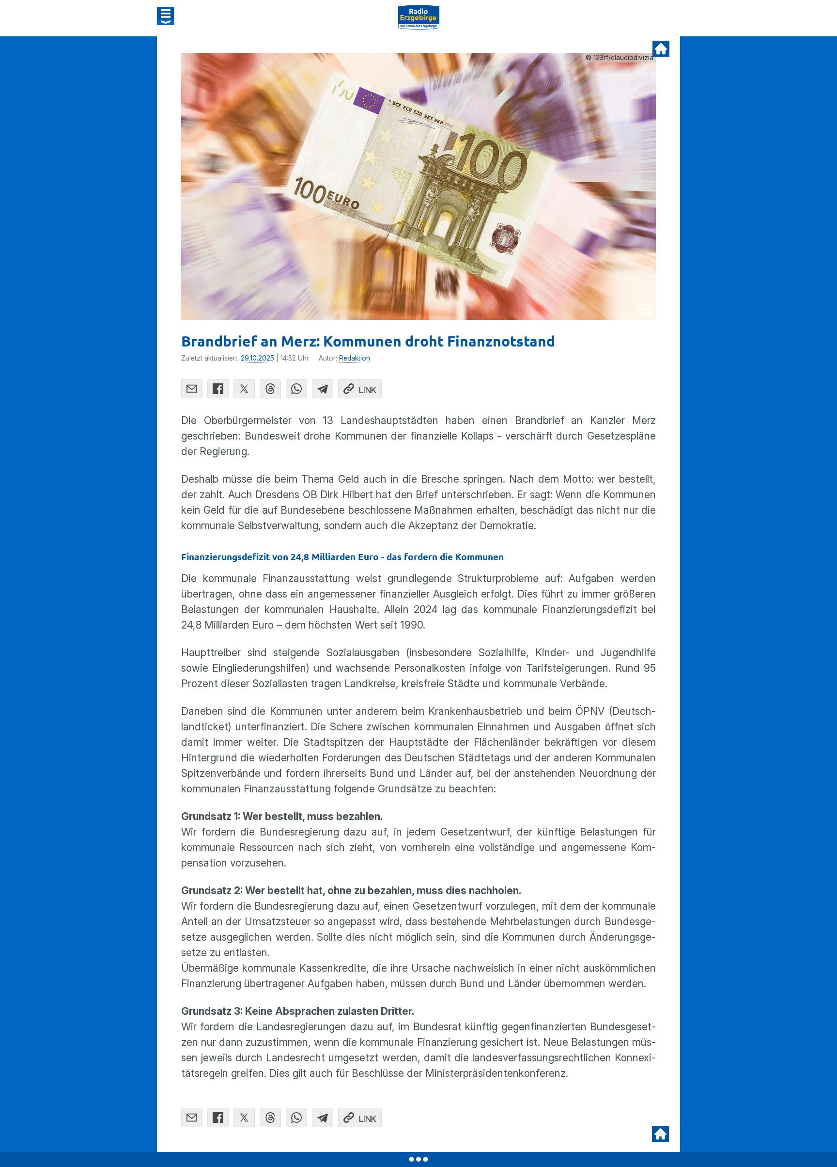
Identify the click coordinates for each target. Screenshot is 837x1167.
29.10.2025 (257, 358)
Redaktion (354, 358)
